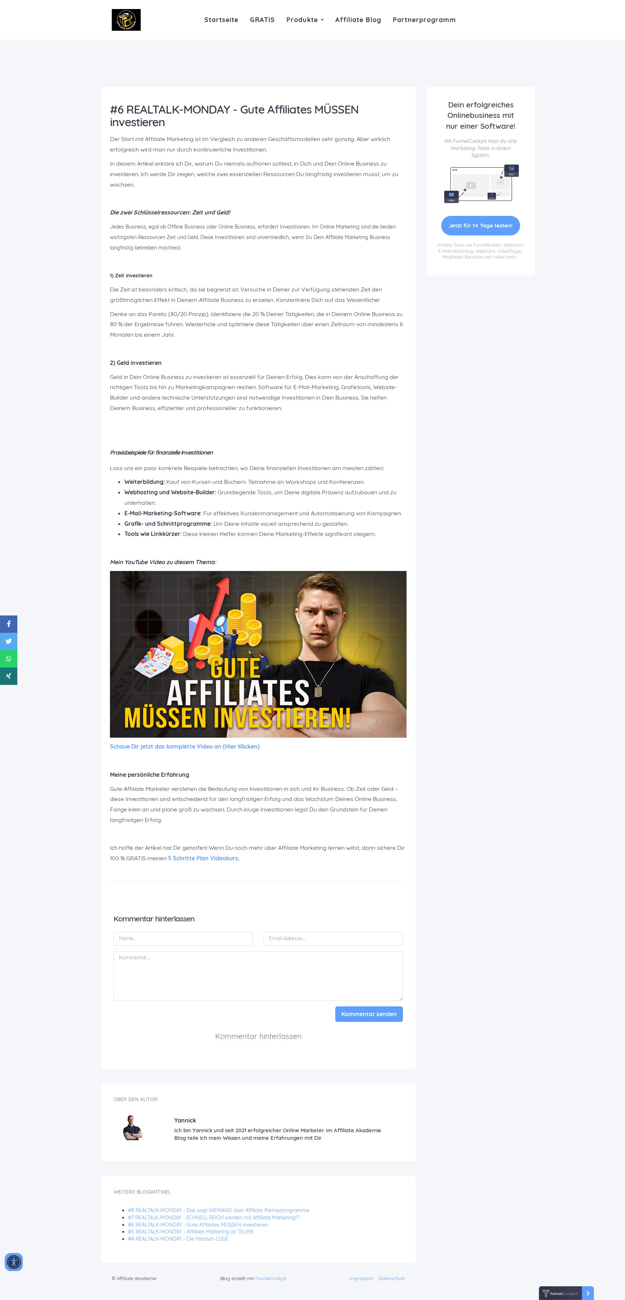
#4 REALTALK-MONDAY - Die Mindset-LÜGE (178, 1239)
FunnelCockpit (270, 1278)
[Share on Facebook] (8, 624)
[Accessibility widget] (14, 1262)
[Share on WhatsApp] (8, 659)
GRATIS (262, 20)
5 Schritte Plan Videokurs (203, 858)
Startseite (221, 20)
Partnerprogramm (424, 20)
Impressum (362, 1278)
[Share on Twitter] (8, 641)
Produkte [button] (303, 20)
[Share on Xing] (8, 676)
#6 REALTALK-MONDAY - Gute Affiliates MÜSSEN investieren (198, 1225)
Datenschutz (391, 1278)
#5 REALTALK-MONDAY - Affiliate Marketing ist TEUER (190, 1231)
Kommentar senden (369, 1014)
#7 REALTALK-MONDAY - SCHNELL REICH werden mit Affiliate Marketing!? (213, 1217)
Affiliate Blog (358, 20)
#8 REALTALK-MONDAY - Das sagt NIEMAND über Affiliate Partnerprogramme (218, 1210)
